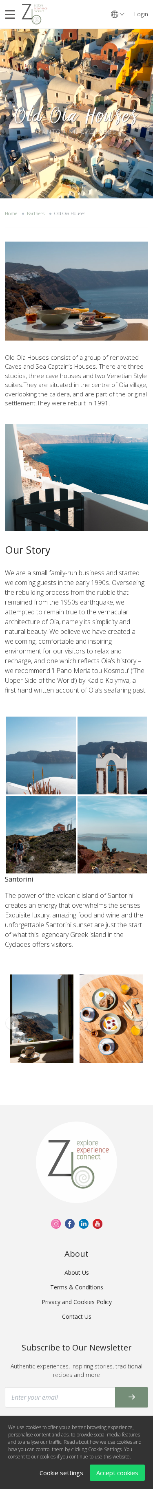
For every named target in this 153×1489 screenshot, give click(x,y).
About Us (76, 1272)
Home (11, 213)
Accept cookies (117, 1473)
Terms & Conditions (76, 1287)
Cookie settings (61, 1473)
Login (141, 14)
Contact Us (76, 1316)
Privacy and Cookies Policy (77, 1302)
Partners (35, 213)
